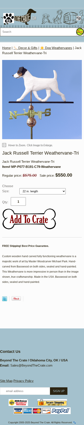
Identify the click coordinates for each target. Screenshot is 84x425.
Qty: (5, 202)
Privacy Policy (23, 381)
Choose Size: (7, 188)
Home (6, 48)
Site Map (6, 381)
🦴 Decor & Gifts (25, 48)
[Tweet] (4, 300)
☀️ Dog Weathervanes (56, 48)
